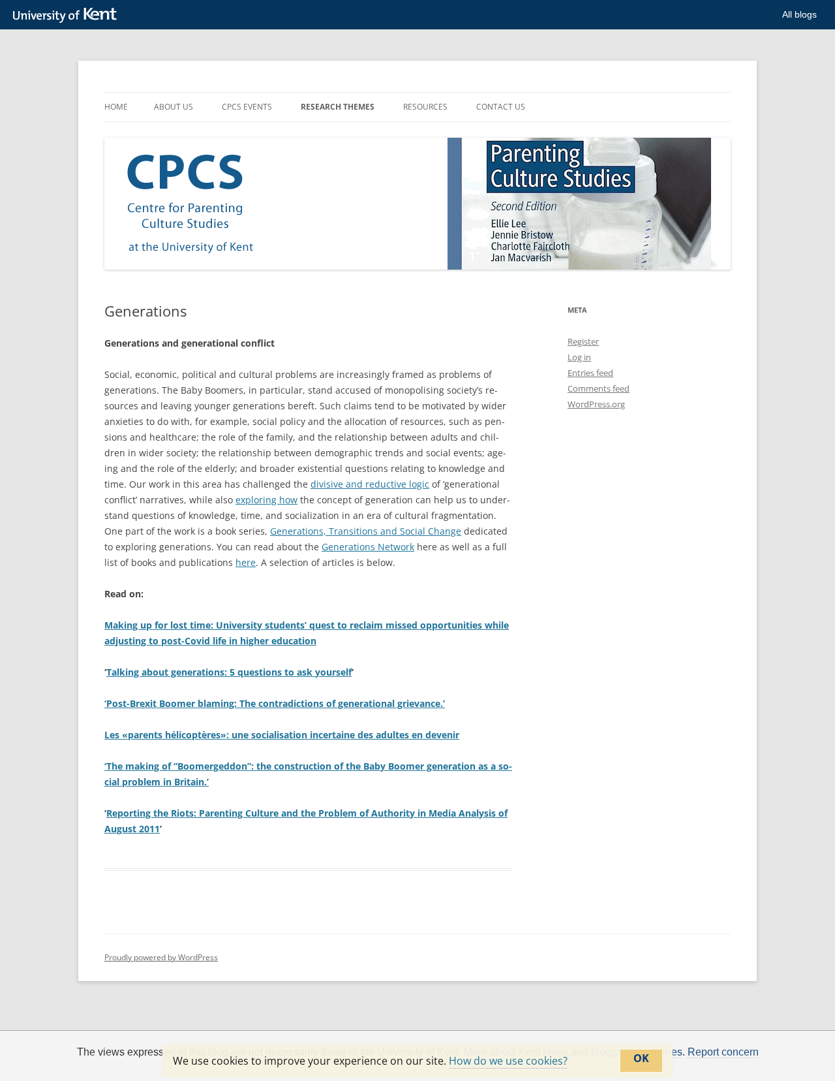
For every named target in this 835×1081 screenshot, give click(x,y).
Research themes (337, 106)
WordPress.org (596, 404)
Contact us (500, 106)
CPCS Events (247, 106)
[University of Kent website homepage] (68, 16)
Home (116, 106)
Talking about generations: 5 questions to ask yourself (229, 672)
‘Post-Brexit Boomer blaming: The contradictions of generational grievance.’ (274, 703)
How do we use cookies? (508, 1061)
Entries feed (590, 373)
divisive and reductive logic (370, 484)
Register (583, 341)
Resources (425, 106)
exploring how (266, 500)
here (245, 562)
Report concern (723, 1052)
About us (173, 106)
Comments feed (599, 388)
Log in (579, 357)
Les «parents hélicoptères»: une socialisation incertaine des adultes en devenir (281, 734)
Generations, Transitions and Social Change (365, 531)
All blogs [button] (799, 14)
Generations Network (368, 546)
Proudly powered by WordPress (161, 957)
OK (641, 1058)
